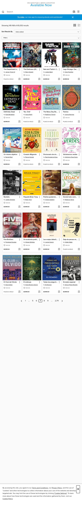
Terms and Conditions (40, 488)
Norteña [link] (7, 197)
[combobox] (36, 11)
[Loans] (74, 12)
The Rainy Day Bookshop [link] (50, 112)
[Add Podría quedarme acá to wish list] (59, 206)
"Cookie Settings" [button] (60, 493)
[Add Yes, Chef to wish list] (39, 121)
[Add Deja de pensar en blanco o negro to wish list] (79, 249)
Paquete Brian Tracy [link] (30, 197)
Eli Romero (48, 285)
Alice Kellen (8, 285)
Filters (5, 38)
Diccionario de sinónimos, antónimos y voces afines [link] (50, 154)
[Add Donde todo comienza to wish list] (79, 206)
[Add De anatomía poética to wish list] (39, 249)
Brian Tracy (28, 200)
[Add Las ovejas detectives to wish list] (59, 249)
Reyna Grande (29, 157)
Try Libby (21, 17)
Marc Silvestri (29, 72)
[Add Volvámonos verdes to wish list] (79, 164)
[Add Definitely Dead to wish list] (19, 121)
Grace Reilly (28, 114)
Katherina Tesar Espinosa (72, 157)
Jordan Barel (49, 72)
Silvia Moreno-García (31, 285)
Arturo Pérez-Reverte (71, 285)
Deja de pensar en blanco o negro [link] (70, 240)
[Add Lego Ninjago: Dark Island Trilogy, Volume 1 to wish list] (79, 79)
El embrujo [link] (27, 282)
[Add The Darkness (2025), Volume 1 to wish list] (39, 79)
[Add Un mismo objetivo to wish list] (19, 164)
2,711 (57, 301)
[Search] (3, 11)
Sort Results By (7, 32)
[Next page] (62, 301)
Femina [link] (65, 112)
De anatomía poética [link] (30, 240)
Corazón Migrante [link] (30, 154)
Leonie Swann (49, 242)
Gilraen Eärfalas (30, 242)
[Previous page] (21, 301)
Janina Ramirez (69, 114)
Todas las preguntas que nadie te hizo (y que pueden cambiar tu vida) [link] (50, 282)
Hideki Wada (68, 242)
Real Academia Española (52, 157)
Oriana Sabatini (49, 200)
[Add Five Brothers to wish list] (19, 249)
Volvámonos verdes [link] (70, 154)
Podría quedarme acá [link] (50, 197)
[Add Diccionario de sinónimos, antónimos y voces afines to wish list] (59, 164)
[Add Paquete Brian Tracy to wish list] (39, 206)
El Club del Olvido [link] (10, 282)
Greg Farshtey (69, 72)
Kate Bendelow (10, 114)
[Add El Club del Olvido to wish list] (19, 292)
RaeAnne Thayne (50, 114)
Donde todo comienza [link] (70, 197)
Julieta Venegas (10, 200)
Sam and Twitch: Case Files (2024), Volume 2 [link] (50, 69)
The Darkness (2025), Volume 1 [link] (30, 69)
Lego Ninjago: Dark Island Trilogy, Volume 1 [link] (70, 69)
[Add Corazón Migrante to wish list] (39, 164)
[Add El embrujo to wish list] (39, 292)
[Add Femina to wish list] (79, 121)
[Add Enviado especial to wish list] (79, 292)
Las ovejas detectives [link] (50, 240)
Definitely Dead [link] (9, 112)
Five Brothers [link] (8, 240)
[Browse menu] (78, 11)
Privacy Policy (57, 488)
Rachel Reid (8, 157)
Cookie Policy (8, 499)
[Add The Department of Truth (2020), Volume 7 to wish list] (19, 79)
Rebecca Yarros (69, 200)
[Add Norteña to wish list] (19, 206)
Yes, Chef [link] (26, 112)
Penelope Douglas (10, 242)
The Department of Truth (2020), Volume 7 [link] (11, 69)
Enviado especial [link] (69, 282)
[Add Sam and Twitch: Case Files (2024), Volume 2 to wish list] (59, 79)
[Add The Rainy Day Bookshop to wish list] (59, 121)
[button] (74, 26)
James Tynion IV (10, 72)
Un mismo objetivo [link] (10, 154)
